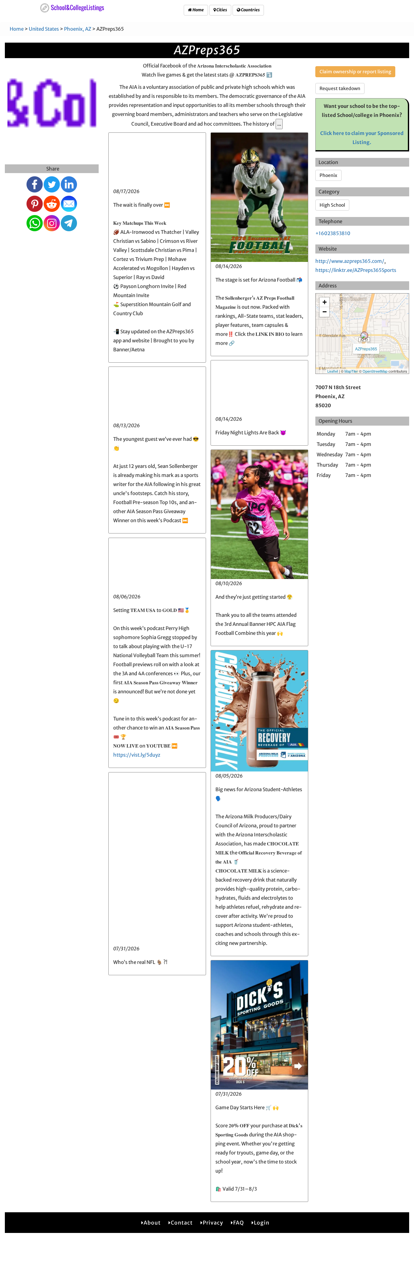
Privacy (213, 1222)
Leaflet (332, 371)
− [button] (324, 312)
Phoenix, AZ (77, 29)
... (279, 124)
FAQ (238, 1222)
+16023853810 (332, 233)
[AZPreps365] (364, 335)
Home (198, 10)
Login (261, 1222)
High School (332, 205)
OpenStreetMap (375, 371)
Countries (250, 10)
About (152, 1222)
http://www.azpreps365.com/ (349, 261)
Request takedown (340, 88)
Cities (221, 10)
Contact (182, 1222)
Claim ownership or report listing (355, 72)
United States (44, 29)
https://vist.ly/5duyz (136, 755)
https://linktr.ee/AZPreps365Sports (355, 270)
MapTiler (351, 371)
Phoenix (328, 175)
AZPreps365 (366, 348)
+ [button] (324, 302)
